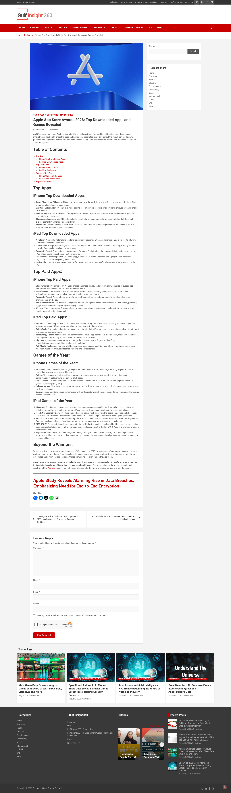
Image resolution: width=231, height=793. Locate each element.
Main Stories (66, 115)
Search (152, 46)
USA (153, 99)
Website (37, 603)
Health (48, 27)
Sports (116, 27)
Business (35, 27)
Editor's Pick (53, 115)
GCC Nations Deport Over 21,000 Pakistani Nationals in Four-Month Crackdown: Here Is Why (195, 723)
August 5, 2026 (25, 695)
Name (36, 580)
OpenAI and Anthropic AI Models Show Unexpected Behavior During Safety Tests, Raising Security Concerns (88, 690)
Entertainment (80, 27)
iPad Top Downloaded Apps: (51, 162)
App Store (52, 468)
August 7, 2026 (185, 743)
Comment (38, 548)
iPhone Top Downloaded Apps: (52, 159)
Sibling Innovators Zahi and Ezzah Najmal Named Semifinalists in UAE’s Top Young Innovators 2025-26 (196, 737)
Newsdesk (54, 130)
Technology (100, 27)
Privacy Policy (73, 743)
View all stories (157, 726)
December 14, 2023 (41, 130)
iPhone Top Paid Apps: (49, 167)
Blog (159, 27)
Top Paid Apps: (42, 165)
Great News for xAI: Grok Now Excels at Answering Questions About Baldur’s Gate (189, 688)
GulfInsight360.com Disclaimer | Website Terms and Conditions (133, 2)
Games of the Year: (44, 173)
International (132, 27)
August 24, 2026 (185, 729)
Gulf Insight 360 (40, 788)
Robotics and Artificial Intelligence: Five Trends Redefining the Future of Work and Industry (139, 688)
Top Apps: (40, 156)
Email (36, 592)
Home (22, 27)
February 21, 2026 (126, 695)
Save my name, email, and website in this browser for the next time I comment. (72, 615)
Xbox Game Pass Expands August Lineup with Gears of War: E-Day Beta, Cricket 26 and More (40, 688)
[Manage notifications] (225, 787)
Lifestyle (62, 27)
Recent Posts (178, 715)
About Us (164, 2)
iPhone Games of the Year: (50, 176)
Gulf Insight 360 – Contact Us (181, 2)
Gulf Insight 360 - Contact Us (80, 729)
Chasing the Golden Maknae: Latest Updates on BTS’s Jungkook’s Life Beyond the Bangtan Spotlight (58, 519)
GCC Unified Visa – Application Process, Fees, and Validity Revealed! (113, 517)
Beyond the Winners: (45, 181)
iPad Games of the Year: (49, 179)
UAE (150, 27)
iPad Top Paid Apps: (47, 170)
